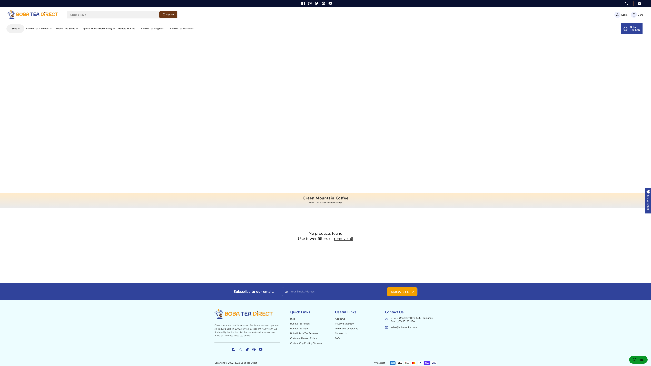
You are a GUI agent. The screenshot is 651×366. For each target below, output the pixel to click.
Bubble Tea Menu (299, 328)
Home (311, 202)
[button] (637, 15)
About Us (340, 318)
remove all (343, 238)
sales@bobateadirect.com (404, 327)
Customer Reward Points (303, 338)
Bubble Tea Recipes (300, 323)
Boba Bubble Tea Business (304, 333)
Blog (292, 318)
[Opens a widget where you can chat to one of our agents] (638, 360)
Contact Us (341, 333)
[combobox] (116, 15)
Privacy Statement (344, 323)
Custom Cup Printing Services (306, 343)
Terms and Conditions (346, 328)
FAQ (337, 338)
